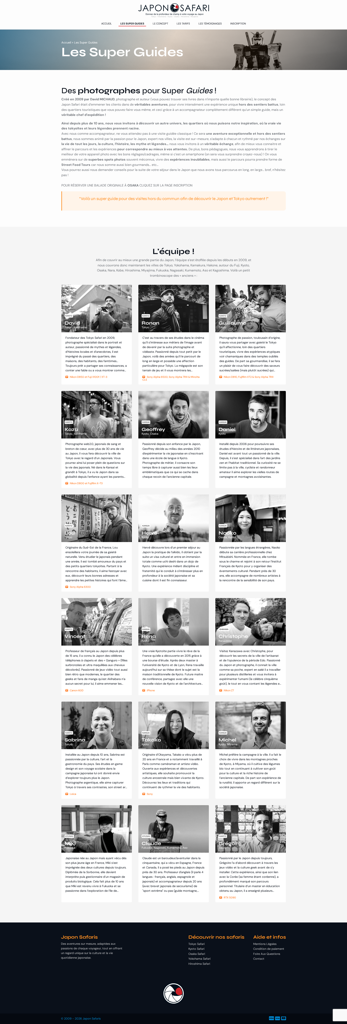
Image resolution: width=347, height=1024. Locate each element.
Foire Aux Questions (266, 954)
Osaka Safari (196, 954)
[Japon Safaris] (173, 10)
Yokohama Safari (199, 958)
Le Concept (160, 23)
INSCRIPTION (182, 185)
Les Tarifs (183, 23)
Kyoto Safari (196, 949)
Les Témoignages (210, 23)
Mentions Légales (265, 944)
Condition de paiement (268, 949)
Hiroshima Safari (199, 964)
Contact (258, 958)
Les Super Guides (132, 23)
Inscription (238, 23)
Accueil (106, 23)
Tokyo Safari (196, 944)
